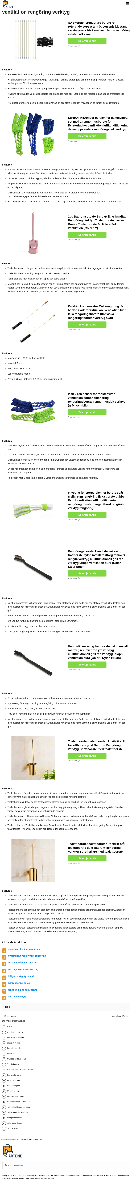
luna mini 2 (11, 1053)
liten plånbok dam (14, 1118)
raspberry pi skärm (15, 1032)
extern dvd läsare (14, 1123)
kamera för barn (14, 1075)
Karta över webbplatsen (14, 1165)
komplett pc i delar (15, 1048)
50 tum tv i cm (13, 1091)
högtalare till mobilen (15, 1037)
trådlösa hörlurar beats (16, 1059)
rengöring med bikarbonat (22, 990)
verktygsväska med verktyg (23, 969)
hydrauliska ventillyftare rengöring (27, 956)
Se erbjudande (87, 41)
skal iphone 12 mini (120, 1016)
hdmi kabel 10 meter (15, 1096)
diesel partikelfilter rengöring (24, 949)
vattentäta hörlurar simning (18, 1107)
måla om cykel (13, 1085)
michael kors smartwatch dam (20, 1069)
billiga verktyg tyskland (21, 976)
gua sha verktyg (17, 996)
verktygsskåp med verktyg (22, 962)
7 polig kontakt (13, 1064)
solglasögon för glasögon (17, 1112)
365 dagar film (13, 1128)
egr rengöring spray (19, 983)
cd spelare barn (13, 1080)
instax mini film (13, 1043)
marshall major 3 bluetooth (18, 1101)
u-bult (9, 1027)
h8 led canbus (10, 1016)
